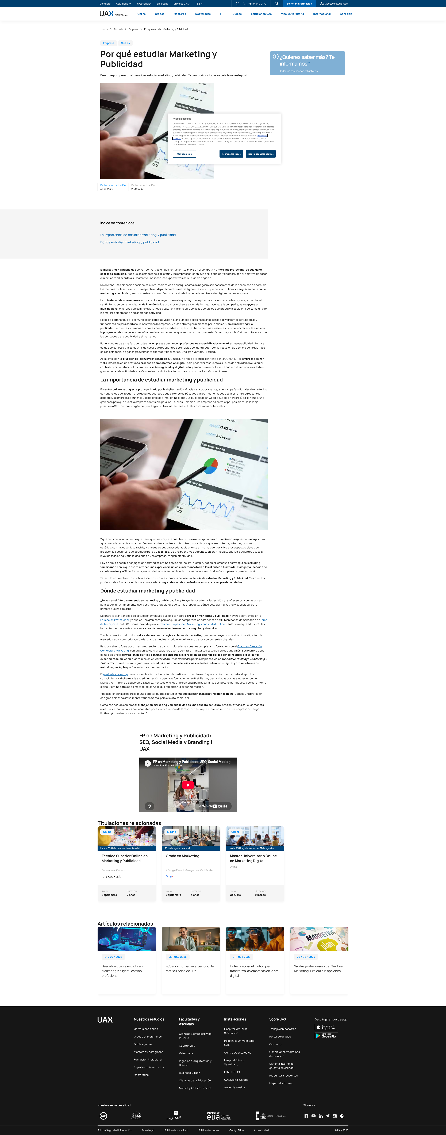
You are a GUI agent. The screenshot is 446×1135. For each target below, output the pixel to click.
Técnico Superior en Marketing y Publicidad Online (193, 624)
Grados (159, 14)
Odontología (187, 1045)
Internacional (322, 14)
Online (141, 14)
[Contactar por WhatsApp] (237, 3)
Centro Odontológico (237, 1052)
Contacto (105, 3)
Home (105, 29)
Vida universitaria (292, 14)
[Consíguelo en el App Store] (331, 1027)
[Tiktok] (342, 1116)
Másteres (180, 14)
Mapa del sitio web (281, 1083)
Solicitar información (299, 3)
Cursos (237, 14)
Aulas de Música (234, 1087)
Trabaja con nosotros (282, 1029)
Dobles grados (143, 1044)
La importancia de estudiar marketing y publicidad (138, 235)
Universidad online (146, 1029)
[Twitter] (328, 1115)
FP (221, 14)
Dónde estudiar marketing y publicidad (129, 242)
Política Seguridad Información (114, 1130)
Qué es (125, 43)
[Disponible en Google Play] (331, 1035)
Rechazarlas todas (231, 154)
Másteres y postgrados (148, 1052)
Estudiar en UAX (261, 14)
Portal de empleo (280, 1036)
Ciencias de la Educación (195, 1080)
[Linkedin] (321, 1116)
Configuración (184, 154)
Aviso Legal (148, 1130)
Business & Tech (189, 1073)
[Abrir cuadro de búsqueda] (276, 3)
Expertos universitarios (149, 1067)
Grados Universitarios (148, 1036)
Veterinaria (186, 1053)
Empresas (162, 3)
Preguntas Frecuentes (283, 1075)
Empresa (134, 29)
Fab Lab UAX (232, 1072)
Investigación (144, 3)
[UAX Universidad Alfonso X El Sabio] (114, 13)
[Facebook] (306, 1116)
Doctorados (203, 14)
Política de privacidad (176, 1130)
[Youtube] (314, 1115)
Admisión (346, 14)
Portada (118, 29)
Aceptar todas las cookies (261, 154)
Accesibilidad (261, 1130)
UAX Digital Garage (236, 1080)
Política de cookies (208, 1130)
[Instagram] (335, 1116)
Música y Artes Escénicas (195, 1088)
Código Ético (236, 1130)
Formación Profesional (114, 620)
